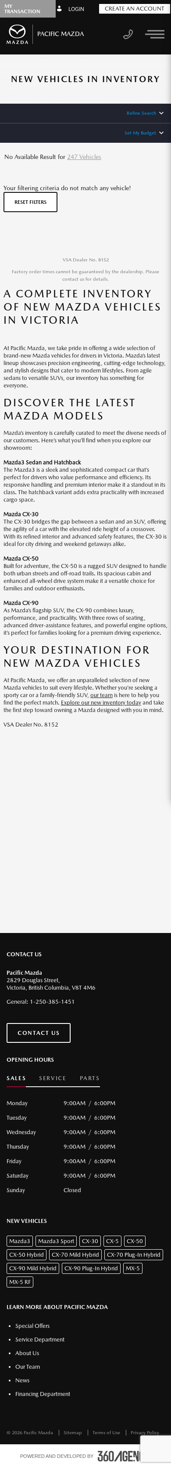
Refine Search (141, 113)
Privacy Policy (145, 1432)
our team (101, 695)
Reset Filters (30, 202)
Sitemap (73, 1432)
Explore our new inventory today (101, 702)
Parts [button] (90, 1078)
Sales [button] (16, 1078)
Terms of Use (107, 1432)
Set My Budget (140, 133)
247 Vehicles (84, 156)
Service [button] (52, 1078)
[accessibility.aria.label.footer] (124, 1456)
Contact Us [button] (39, 1033)
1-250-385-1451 (52, 1001)
